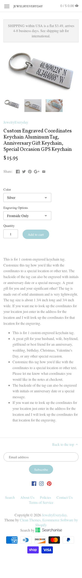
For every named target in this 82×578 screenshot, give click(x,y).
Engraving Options (15, 208)
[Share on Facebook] (18, 170)
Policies (45, 497)
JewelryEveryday (24, 6)
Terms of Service (41, 502)
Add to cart (36, 234)
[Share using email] (44, 170)
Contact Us (64, 497)
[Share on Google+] (36, 170)
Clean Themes (30, 519)
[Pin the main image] (30, 170)
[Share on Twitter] (24, 170)
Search (10, 497)
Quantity (9, 226)
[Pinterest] (49, 483)
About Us (27, 497)
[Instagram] (41, 483)
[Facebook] (34, 483)
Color (7, 189)
